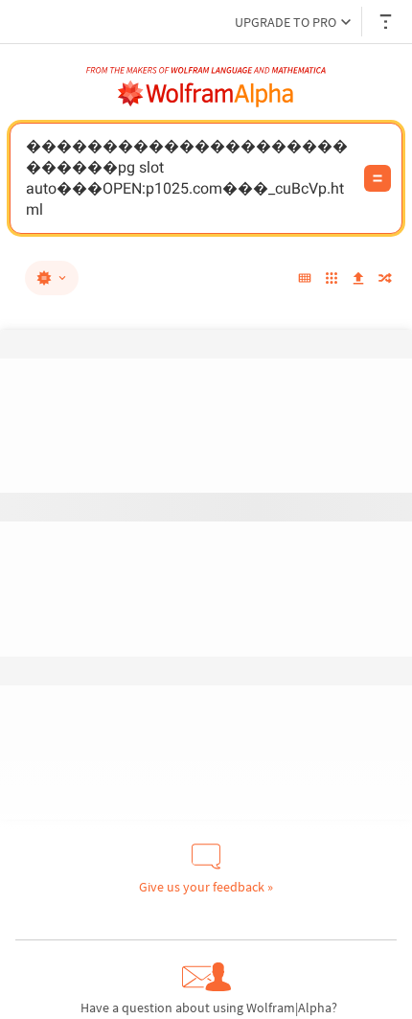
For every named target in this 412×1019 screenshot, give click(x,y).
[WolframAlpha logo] (206, 94)
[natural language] (52, 278)
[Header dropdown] (387, 21)
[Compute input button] (377, 178)
